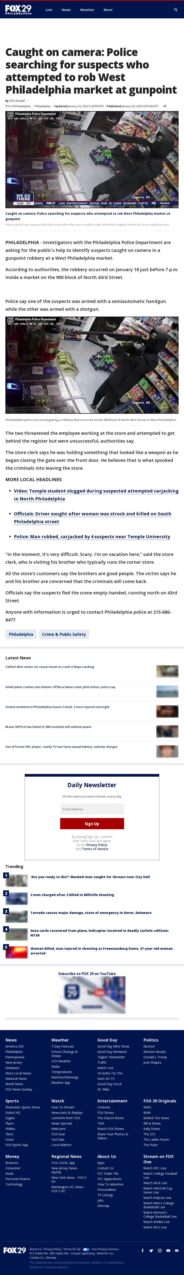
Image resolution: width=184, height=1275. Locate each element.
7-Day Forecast (62, 1046)
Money (12, 1156)
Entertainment (112, 1101)
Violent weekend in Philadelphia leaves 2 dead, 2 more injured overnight (57, 707)
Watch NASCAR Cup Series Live (157, 1190)
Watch (57, 1101)
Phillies (10, 1129)
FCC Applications (109, 1179)
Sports (12, 1101)
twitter (151, 1250)
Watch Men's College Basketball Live (158, 1205)
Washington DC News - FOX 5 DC (68, 1189)
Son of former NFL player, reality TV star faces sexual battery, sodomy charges (61, 747)
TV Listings (105, 1195)
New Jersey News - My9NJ (65, 1170)
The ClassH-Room (110, 1118)
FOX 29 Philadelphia (18, 106)
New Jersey (13, 1062)
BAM (147, 1112)
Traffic (102, 1062)
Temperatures (61, 1072)
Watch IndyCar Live (157, 1198)
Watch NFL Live (154, 1168)
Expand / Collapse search (176, 9)
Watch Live (105, 1068)
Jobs (100, 1200)
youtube (168, 1250)
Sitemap (103, 1206)
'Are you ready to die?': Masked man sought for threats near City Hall (90, 877)
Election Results (154, 1052)
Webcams (58, 1129)
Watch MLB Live (155, 1183)
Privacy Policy (96, 845)
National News (16, 1078)
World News (14, 1084)
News (11, 1040)
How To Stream (62, 1107)
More (108, 9)
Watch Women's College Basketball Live (160, 1214)
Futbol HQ (12, 1112)
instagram (159, 1250)
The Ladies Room (156, 1139)
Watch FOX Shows (110, 1129)
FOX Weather (61, 1061)
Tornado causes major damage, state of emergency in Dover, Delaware (91, 913)
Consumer (12, 1168)
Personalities (106, 1189)
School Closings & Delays (64, 1054)
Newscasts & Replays (67, 1112)
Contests (103, 1107)
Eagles (10, 1118)
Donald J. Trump (155, 1057)
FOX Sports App (16, 1145)
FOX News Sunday (18, 1089)
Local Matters (61, 1145)
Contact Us (105, 1168)
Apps (101, 1163)
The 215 (149, 1134)
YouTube (57, 1139)
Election (149, 1046)
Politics (150, 1040)
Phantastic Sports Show (22, 1107)
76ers (9, 1134)
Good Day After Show (113, 1046)
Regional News (66, 1156)
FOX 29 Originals (159, 1101)
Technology (13, 1184)
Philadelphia (42, 106)
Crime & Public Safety (64, 634)
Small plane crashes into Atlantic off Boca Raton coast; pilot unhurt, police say (60, 687)
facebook (142, 1250)
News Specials (61, 1123)
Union (9, 1139)
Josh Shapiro (152, 1062)
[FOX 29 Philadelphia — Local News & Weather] (20, 9)
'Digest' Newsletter (111, 1057)
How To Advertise (110, 1184)
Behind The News (156, 1118)
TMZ (100, 1123)
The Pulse (150, 1145)
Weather (60, 1040)
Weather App (60, 1082)
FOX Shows (105, 1112)
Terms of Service (95, 849)
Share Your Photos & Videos (112, 1136)
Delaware (12, 1068)
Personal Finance (17, 1179)
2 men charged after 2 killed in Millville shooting (72, 895)
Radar (55, 1066)
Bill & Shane (152, 1123)
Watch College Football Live (160, 1175)
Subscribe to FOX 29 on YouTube (87, 973)
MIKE (147, 1107)
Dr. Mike (103, 1089)
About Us (106, 1156)
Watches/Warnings (65, 1077)
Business (11, 1163)
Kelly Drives (151, 1129)
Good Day (107, 1040)
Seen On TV (105, 1078)
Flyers (9, 1123)
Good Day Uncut (109, 1084)
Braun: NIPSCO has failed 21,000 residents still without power (48, 727)
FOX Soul (58, 1134)
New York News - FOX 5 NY (68, 1179)
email (176, 1250)
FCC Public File (107, 1173)
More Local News (18, 1073)
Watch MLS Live (155, 1227)
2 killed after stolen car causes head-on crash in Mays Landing (49, 667)
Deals (9, 1173)
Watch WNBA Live (156, 1222)
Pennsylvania (14, 1057)
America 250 (14, 1046)
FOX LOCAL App (63, 1163)
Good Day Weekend (112, 1052)
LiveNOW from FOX (65, 1118)
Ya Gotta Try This (110, 1073)
